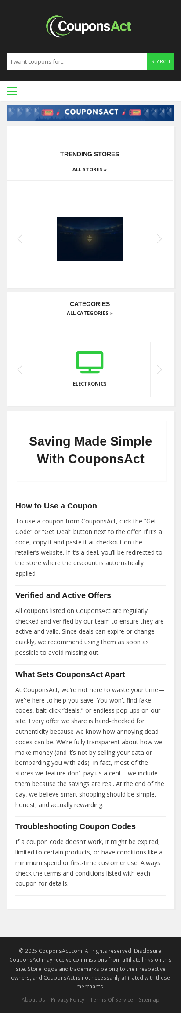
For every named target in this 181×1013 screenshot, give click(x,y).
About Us (33, 999)
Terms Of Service (111, 999)
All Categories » (90, 313)
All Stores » (89, 169)
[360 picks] (89, 238)
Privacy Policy (67, 999)
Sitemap (149, 999)
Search (160, 61)
